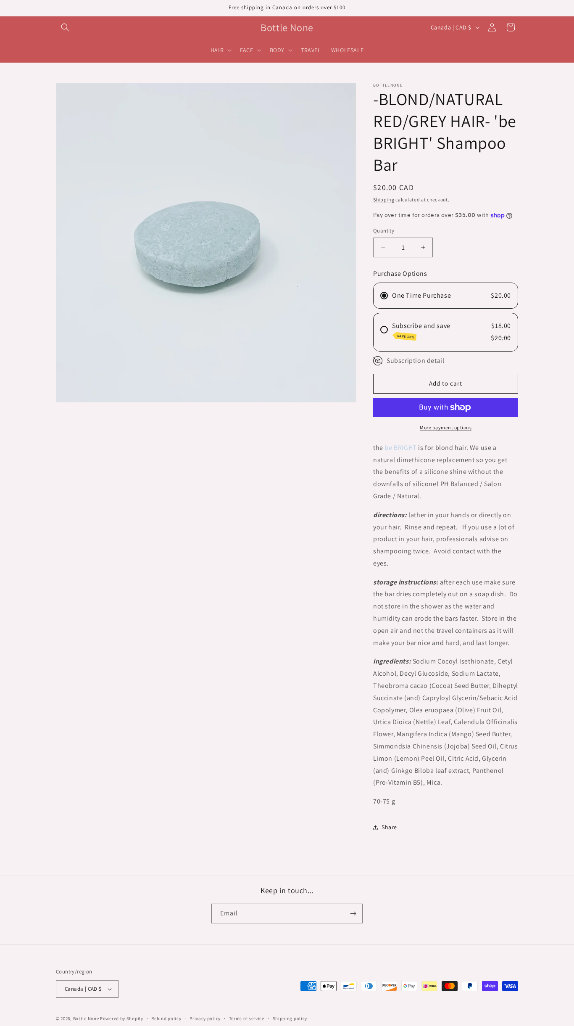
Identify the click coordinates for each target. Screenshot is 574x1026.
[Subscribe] (353, 913)
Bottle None (86, 1018)
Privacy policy (205, 1018)
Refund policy (166, 1018)
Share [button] (389, 827)
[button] (65, 27)
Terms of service (246, 1018)
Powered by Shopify (121, 1018)
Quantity (383, 230)
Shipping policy (290, 1018)
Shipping (384, 199)
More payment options (445, 427)
